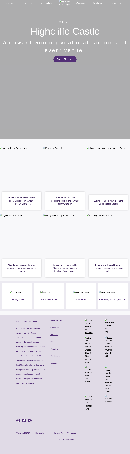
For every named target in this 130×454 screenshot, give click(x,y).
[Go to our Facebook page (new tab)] (24, 420)
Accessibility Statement (65, 439)
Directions (54, 335)
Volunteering (55, 342)
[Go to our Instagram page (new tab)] (18, 420)
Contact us (54, 328)
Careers (53, 363)
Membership (55, 356)
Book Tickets (65, 59)
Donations (54, 349)
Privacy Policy (59, 433)
